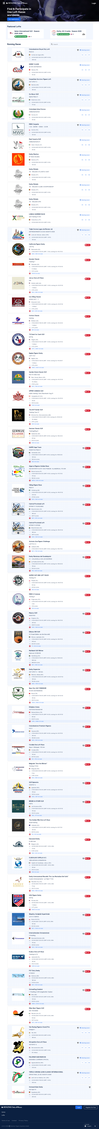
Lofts (3, 1115)
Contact (14, 1120)
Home (3, 1112)
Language (87, 1124)
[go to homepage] (16, 3)
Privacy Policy (23, 1120)
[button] (4, 3)
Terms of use (6, 1120)
